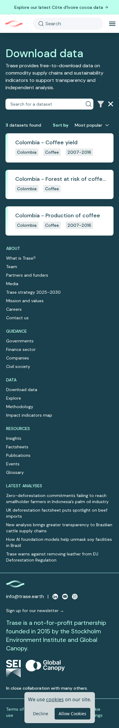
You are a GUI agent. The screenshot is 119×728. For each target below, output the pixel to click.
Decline (40, 713)
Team (11, 266)
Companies (17, 358)
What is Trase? (21, 258)
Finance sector (21, 349)
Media (12, 283)
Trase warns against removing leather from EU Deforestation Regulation (52, 557)
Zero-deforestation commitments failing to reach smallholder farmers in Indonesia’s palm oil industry (57, 498)
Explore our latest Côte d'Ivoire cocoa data (58, 7)
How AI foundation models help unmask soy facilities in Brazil (59, 542)
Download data (21, 389)
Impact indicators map (29, 415)
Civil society (18, 366)
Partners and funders (27, 275)
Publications (18, 455)
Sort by (60, 125)
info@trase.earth (25, 596)
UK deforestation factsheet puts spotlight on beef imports (56, 513)
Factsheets (17, 447)
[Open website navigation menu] (112, 23)
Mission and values (25, 300)
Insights (13, 438)
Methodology (19, 406)
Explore (13, 398)
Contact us (17, 317)
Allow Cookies (72, 713)
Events (13, 464)
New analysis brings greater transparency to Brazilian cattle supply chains (59, 528)
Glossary (15, 472)
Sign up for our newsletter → (35, 610)
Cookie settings (94, 712)
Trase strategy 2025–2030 (33, 292)
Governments (20, 341)
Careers (14, 309)
